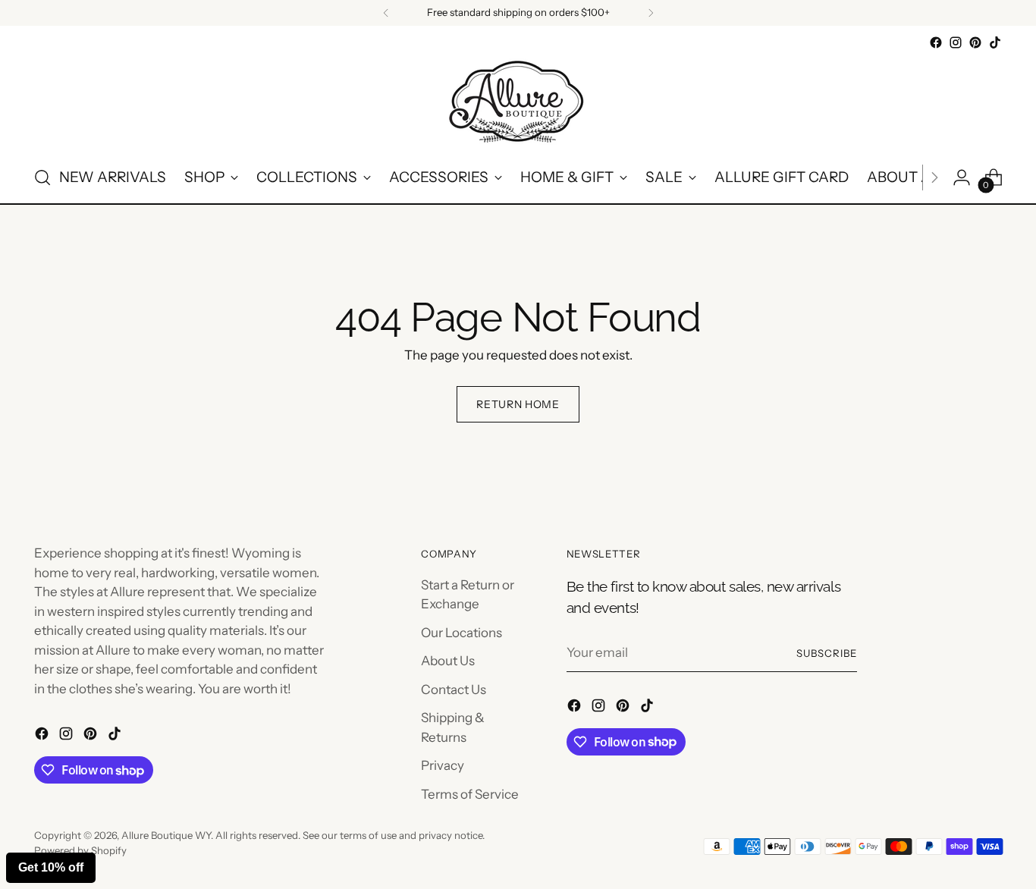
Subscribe (826, 653)
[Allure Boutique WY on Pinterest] (975, 42)
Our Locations (461, 632)
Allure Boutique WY (166, 835)
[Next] (650, 13)
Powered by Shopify (80, 850)
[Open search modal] (42, 177)
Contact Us (453, 689)
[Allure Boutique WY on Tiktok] (995, 42)
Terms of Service (470, 794)
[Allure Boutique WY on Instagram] (955, 42)
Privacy (442, 765)
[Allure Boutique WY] (518, 102)
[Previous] (386, 13)
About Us (448, 660)
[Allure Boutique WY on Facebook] (936, 42)
